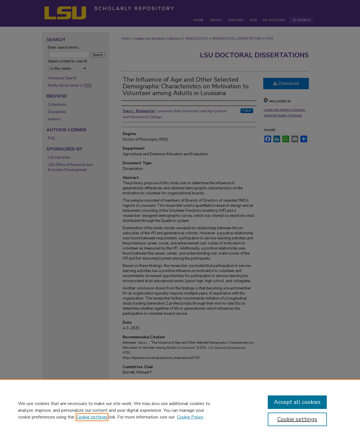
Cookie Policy (190, 417)
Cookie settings (91, 417)
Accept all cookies (297, 402)
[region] (180, 410)
